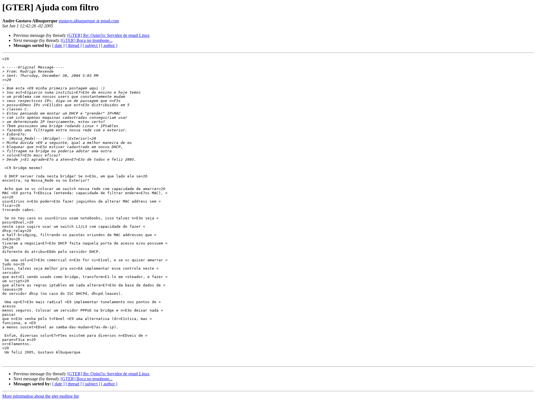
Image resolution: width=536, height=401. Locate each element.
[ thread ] (74, 45)
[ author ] (109, 45)
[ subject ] (91, 45)
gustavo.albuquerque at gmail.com (89, 20)
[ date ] (58, 45)
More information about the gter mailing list (40, 396)
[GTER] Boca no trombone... (87, 40)
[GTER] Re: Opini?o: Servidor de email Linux (108, 35)
